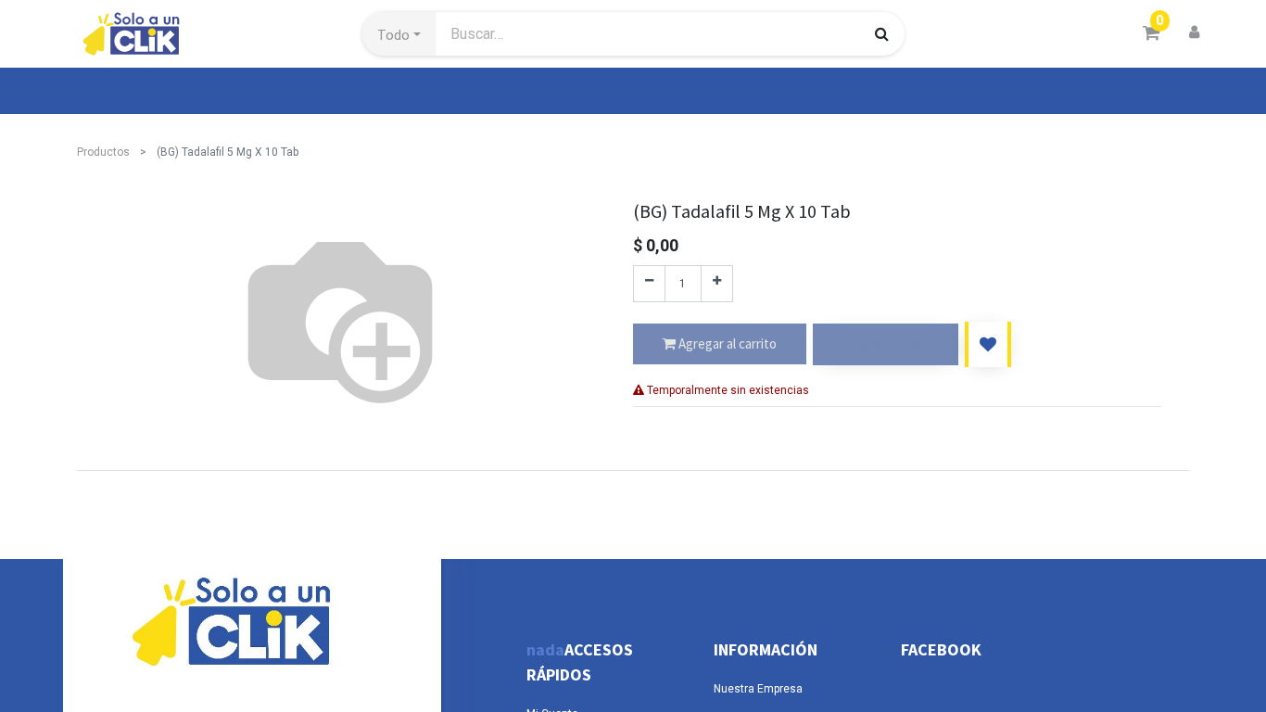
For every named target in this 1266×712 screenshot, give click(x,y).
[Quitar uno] (649, 283)
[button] (399, 34)
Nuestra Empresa (758, 688)
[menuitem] (119, 91)
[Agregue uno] (717, 283)
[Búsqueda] (882, 33)
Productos (103, 152)
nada (545, 649)
